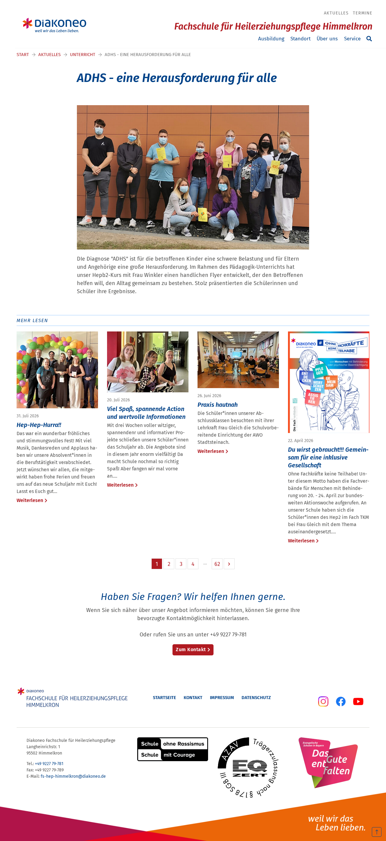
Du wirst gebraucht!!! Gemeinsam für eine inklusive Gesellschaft (328, 457)
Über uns (327, 39)
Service (352, 39)
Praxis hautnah (218, 404)
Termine (362, 13)
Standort (300, 39)
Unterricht (82, 54)
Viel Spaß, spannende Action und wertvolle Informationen (146, 412)
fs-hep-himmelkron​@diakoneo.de (73, 776)
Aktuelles (336, 13)
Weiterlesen (30, 500)
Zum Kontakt (191, 649)
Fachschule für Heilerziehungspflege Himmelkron (273, 26)
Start (23, 54)
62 (217, 564)
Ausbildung (271, 39)
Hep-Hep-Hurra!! (39, 424)
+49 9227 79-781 (49, 763)
